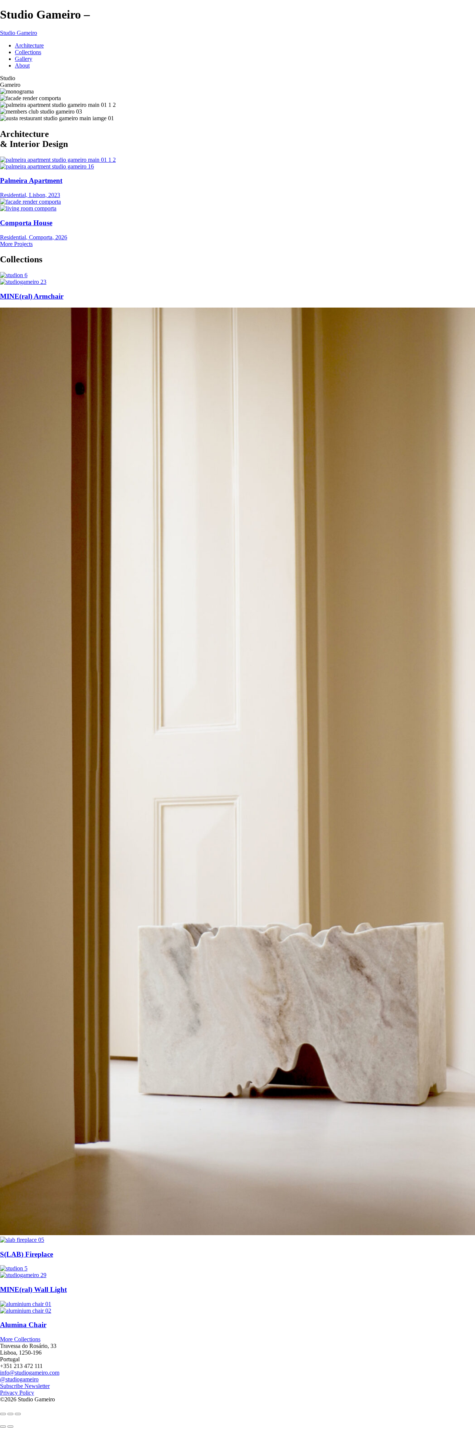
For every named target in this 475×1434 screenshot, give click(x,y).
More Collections (20, 1339)
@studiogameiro (19, 1379)
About (22, 65)
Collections (28, 52)
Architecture (29, 45)
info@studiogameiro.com (29, 1372)
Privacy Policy (17, 1392)
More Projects (16, 244)
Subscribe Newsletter (25, 1386)
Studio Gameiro (18, 33)
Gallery (23, 59)
